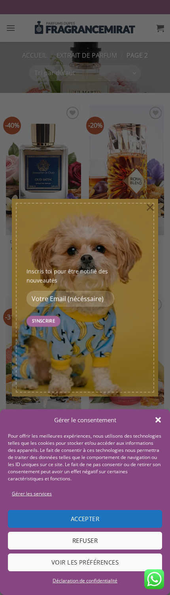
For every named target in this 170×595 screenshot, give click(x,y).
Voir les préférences (85, 562)
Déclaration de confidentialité (85, 580)
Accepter (85, 519)
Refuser (85, 540)
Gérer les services (32, 493)
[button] (158, 420)
